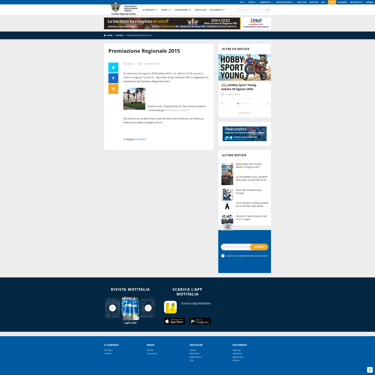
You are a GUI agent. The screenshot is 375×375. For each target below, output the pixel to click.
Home (109, 35)
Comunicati (152, 353)
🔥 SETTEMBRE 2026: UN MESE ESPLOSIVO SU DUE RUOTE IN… (252, 178)
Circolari (236, 360)
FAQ (322, 2)
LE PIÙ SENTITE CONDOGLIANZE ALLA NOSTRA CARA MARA (252, 204)
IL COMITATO (148, 9)
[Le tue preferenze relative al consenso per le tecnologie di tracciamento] (370, 370)
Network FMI (355, 2)
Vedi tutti (245, 113)
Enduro (193, 350)
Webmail (370, 2)
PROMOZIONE (181, 9)
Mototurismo (195, 357)
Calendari (237, 350)
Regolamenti (238, 357)
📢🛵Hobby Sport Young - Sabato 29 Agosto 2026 (239, 87)
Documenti (342, 2)
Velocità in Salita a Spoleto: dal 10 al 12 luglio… (251, 218)
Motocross (194, 353)
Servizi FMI (313, 2)
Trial (191, 360)
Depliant (141, 139)
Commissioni (265, 2)
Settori (251, 2)
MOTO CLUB (200, 9)
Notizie (119, 35)
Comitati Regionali (284, 2)
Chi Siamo (108, 350)
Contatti (107, 353)
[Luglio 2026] (130, 308)
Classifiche (237, 353)
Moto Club (301, 2)
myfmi (332, 2)
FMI (241, 2)
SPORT (165, 9)
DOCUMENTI (216, 9)
